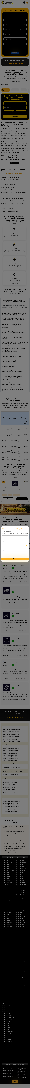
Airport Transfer (24, 533)
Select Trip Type (6, 531)
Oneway (5, 533)
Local (17, 533)
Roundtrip (11, 533)
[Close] (27, 528)
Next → (15, 558)
